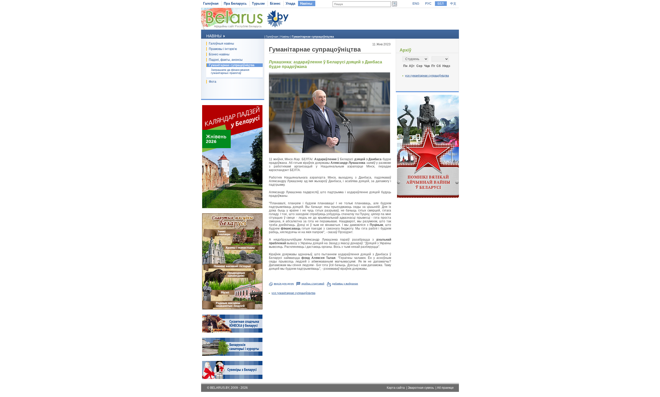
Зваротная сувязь (421, 388)
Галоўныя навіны (221, 43)
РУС (428, 3)
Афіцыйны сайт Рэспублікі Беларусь (238, 26)
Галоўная (211, 3)
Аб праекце (445, 388)
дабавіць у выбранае (345, 283)
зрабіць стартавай (312, 283)
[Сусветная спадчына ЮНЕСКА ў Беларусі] (232, 331)
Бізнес (275, 3)
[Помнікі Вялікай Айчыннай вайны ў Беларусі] (428, 196)
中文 (453, 3)
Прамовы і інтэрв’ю (223, 49)
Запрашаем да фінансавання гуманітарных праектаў (230, 71)
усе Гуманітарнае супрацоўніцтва (293, 292)
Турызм (258, 3)
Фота (212, 81)
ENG (415, 3)
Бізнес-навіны (219, 54)
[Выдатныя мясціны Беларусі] (232, 308)
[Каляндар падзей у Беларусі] (232, 207)
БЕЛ (441, 3)
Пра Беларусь (235, 3)
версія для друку (284, 283)
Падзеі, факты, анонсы (226, 60)
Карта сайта (396, 388)
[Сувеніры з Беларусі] (232, 377)
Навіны (306, 3)
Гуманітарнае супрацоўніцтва (231, 65)
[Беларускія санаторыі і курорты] (232, 354)
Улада (290, 3)
